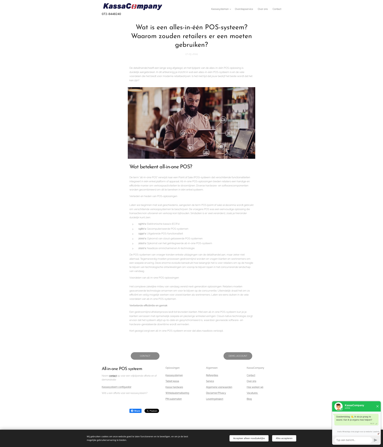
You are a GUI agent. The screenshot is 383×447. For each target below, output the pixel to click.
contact (113, 375)
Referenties (212, 375)
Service (210, 381)
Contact (251, 375)
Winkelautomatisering (177, 393)
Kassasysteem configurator (116, 387)
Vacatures (252, 393)
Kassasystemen (174, 375)
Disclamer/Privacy (216, 393)
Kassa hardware (174, 387)
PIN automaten (173, 399)
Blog (249, 399)
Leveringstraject (214, 399)
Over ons (251, 381)
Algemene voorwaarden (219, 387)
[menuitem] (221, 9)
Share (137, 411)
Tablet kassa (172, 381)
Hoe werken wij (255, 387)
